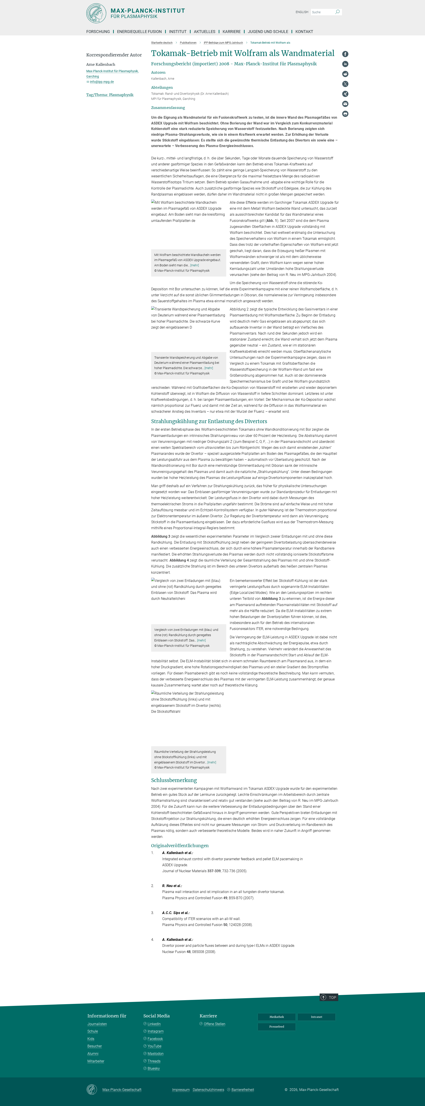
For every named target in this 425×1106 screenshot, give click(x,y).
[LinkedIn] (345, 64)
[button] (222, 246)
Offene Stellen (214, 1024)
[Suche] (337, 12)
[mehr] (194, 265)
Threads (154, 1061)
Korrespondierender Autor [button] (114, 55)
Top (332, 997)
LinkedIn (154, 1024)
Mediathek (277, 1017)
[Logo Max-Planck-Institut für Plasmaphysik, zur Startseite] (169, 13)
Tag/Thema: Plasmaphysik (109, 95)
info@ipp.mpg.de (102, 81)
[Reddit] (345, 74)
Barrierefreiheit (243, 1090)
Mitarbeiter (95, 1061)
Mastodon (156, 1054)
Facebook (155, 1039)
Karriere (208, 1016)
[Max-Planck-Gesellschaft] (94, 1090)
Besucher (94, 1046)
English (302, 12)
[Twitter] (345, 84)
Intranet (316, 1017)
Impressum (181, 1090)
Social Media (156, 1016)
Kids (90, 1039)
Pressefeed (276, 1026)
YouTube (154, 1046)
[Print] (345, 113)
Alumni (93, 1054)
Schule (92, 1031)
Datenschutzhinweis (208, 1090)
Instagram (156, 1031)
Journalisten (97, 1024)
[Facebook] (345, 54)
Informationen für (106, 1016)
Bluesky (154, 1068)
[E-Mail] (345, 104)
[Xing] (345, 94)
